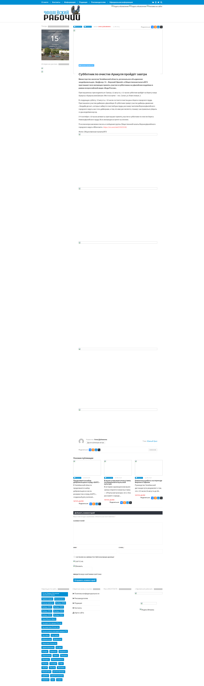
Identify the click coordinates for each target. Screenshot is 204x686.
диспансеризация (58, 671)
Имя (75, 547)
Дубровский (57, 639)
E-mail (122, 547)
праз (52, 679)
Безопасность (59, 599)
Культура (109, 478)
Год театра (55, 635)
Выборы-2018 (60, 603)
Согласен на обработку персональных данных (95, 557)
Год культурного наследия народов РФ (54, 631)
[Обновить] (78, 566)
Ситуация (53, 663)
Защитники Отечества (49, 643)
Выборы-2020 (58, 607)
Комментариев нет (87, 65)
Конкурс (44, 651)
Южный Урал (152, 441)
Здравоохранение (48, 647)
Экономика (61, 667)
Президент (45, 659)
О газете (44, 2)
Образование (46, 655)
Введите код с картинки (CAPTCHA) (87, 574)
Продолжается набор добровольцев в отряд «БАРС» (86, 481)
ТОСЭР (44, 667)
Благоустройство (47, 603)
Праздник (64, 655)
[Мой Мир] (158, 27)
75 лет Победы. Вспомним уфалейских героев (50, 594)
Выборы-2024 (58, 611)
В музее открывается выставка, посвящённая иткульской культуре (117, 482)
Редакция (83, 2)
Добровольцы (46, 639)
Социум (88, 26)
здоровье (45, 675)
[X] (161, 27)
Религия (44, 663)
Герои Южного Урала (48, 619)
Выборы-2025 (46, 615)
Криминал (53, 651)
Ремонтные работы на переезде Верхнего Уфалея (148, 481)
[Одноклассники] (155, 27)
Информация (69, 2)
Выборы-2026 (58, 615)
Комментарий (78, 521)
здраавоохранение (57, 675)
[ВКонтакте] (152, 27)
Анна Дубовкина (104, 26)
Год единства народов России (51, 623)
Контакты (56, 2)
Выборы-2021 (46, 611)
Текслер (52, 667)
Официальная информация (121, 2)
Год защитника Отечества (50, 627)
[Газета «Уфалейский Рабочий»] (62, 20)
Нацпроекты (63, 651)
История (59, 647)
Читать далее (78, 501)
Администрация (47, 599)
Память (55, 655)
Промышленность (57, 659)
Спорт (61, 663)
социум (59, 679)
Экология (78, 26)
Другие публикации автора (95, 442)
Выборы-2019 (46, 607)
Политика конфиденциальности (86, 594)
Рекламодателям (98, 2)
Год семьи (45, 635)
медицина (45, 679)
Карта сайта (79, 613)
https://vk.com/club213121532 (115, 127)
